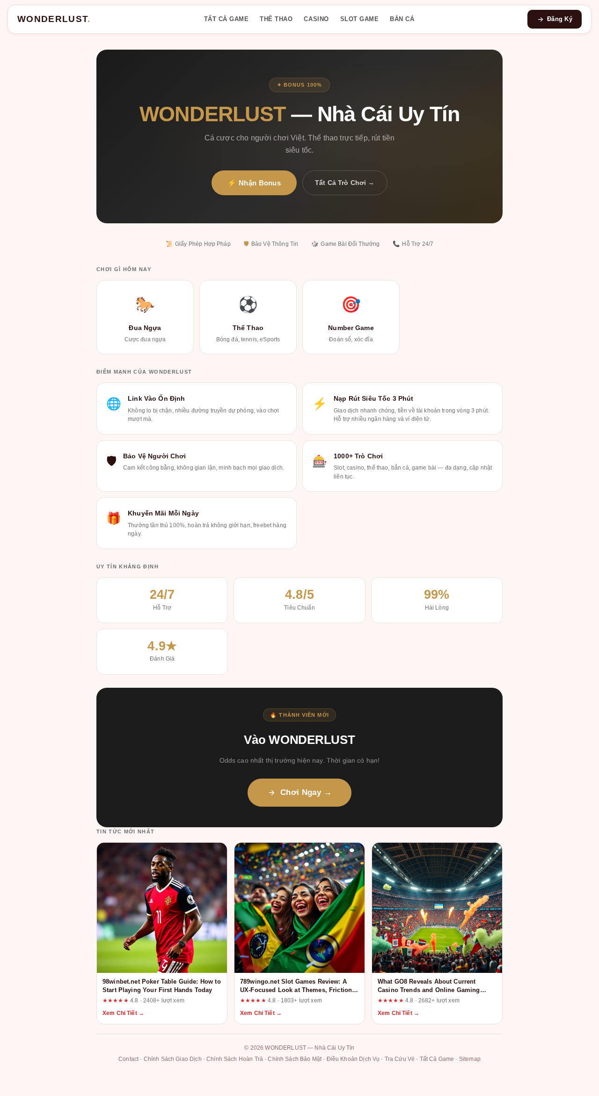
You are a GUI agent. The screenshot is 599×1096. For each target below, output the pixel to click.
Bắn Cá (402, 18)
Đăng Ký (559, 18)
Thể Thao (276, 18)
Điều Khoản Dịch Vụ (353, 1059)
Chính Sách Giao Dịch (173, 1059)
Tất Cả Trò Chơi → (345, 182)
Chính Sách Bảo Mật (294, 1059)
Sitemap (470, 1059)
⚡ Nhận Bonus (254, 183)
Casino (316, 18)
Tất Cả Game (226, 18)
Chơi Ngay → (306, 792)
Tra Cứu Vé (400, 1059)
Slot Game (359, 18)
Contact (128, 1059)
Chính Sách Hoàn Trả (234, 1059)
